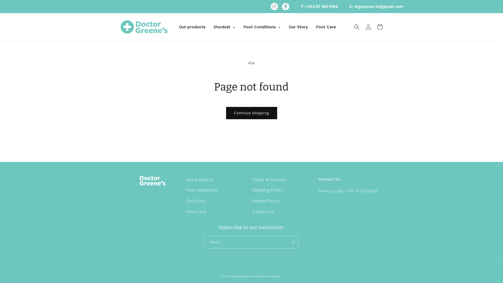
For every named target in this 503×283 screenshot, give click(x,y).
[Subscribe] (292, 242)
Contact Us (264, 211)
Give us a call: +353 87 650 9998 (348, 191)
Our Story (196, 201)
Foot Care (196, 211)
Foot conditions (202, 190)
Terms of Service (269, 179)
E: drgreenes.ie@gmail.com (376, 6)
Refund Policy (266, 201)
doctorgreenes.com (244, 276)
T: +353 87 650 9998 (319, 6)
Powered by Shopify (268, 276)
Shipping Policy (268, 190)
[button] (357, 27)
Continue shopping (251, 112)
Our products (199, 179)
